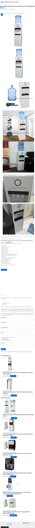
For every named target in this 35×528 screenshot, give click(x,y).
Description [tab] (4, 302)
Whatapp (30, 351)
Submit (3, 349)
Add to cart (4, 269)
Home (2, 13)
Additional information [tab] (6, 303)
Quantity (2, 332)
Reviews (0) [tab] (5, 304)
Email (3, 322)
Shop (4, 13)
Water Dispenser (3, 298)
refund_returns (9, 525)
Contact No (4, 327)
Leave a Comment (3, 9)
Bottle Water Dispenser (6, 236)
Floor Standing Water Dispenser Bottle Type (17, 236)
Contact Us (26, 351)
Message (2, 342)
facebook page (21, 351)
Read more (10, 495)
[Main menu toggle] (33, 2)
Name (3, 317)
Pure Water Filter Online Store (11, 2)
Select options (13, 515)
